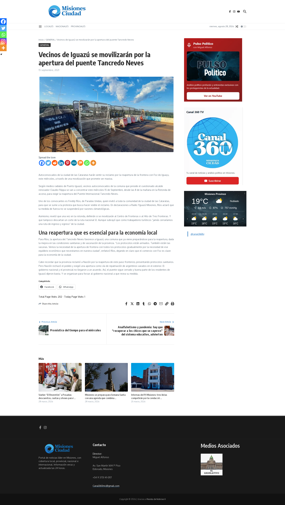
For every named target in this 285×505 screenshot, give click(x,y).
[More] (93, 163)
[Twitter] (48, 163)
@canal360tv (197, 234)
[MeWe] (74, 163)
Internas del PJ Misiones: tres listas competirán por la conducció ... (149, 396)
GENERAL (50, 39)
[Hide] (1, 54)
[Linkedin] (61, 163)
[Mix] (80, 163)
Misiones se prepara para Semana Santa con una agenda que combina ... (105, 396)
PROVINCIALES (78, 26)
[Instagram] (3, 41)
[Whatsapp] (87, 163)
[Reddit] (55, 163)
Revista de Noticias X (156, 499)
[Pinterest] (67, 163)
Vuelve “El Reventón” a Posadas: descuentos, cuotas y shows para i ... (57, 396)
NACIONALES (62, 26)
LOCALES (48, 26)
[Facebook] (42, 163)
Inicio (41, 39)
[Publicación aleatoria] (237, 26)
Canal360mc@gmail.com (106, 485)
